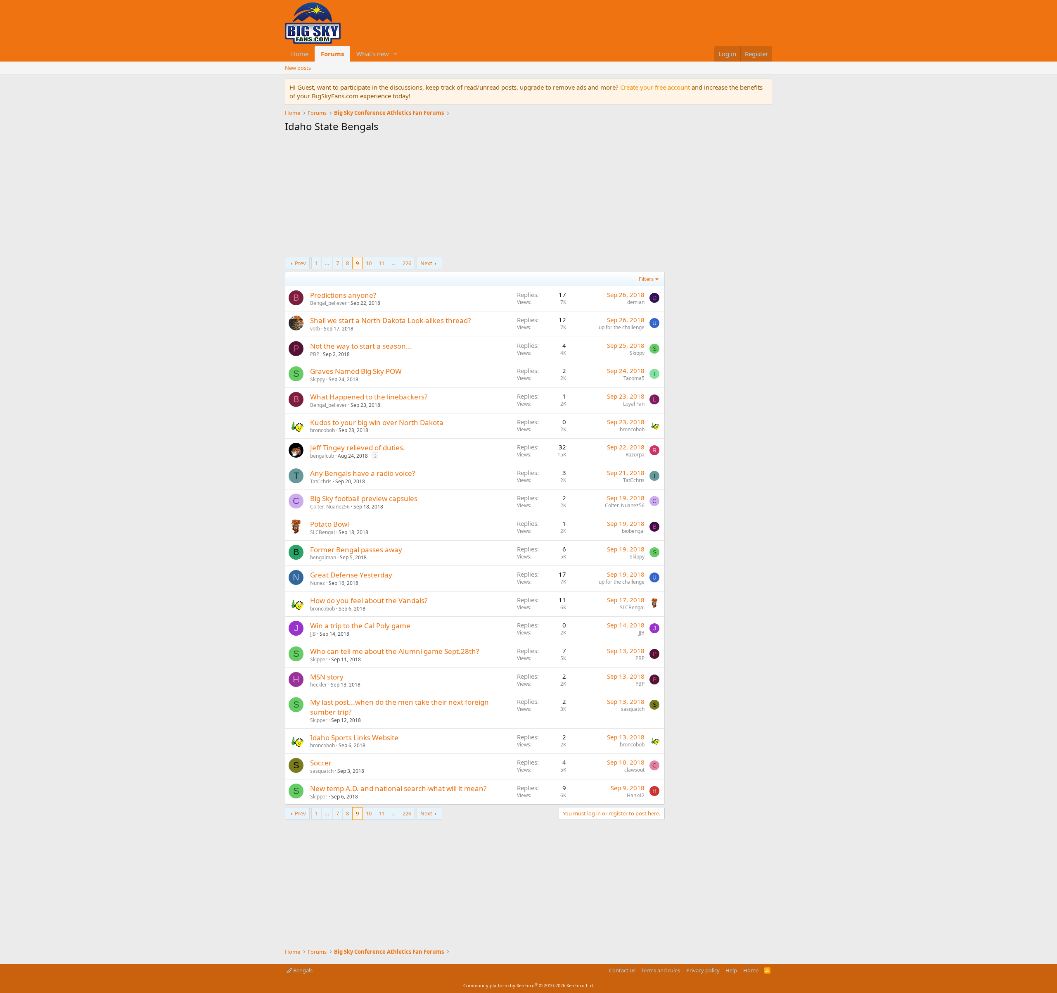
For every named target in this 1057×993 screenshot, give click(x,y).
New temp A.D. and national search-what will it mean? (398, 788)
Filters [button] (646, 279)
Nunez (317, 583)
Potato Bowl (329, 524)
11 (381, 263)
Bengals (302, 970)
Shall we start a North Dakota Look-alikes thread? (390, 320)
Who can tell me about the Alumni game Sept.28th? (394, 651)
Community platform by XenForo (528, 985)
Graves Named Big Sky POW (356, 371)
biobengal (633, 531)
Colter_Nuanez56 (330, 506)
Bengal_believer (328, 302)
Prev (300, 263)
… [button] (327, 263)
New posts (298, 67)
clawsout (634, 769)
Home (299, 54)
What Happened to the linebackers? (368, 396)
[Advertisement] (475, 197)
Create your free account (655, 87)
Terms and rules (660, 970)
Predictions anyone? (343, 295)
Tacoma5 (634, 378)
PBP (314, 354)
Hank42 (636, 795)
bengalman (323, 557)
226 (407, 263)
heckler (318, 684)
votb (315, 328)
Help (731, 970)
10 (369, 263)
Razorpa (635, 454)
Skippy (637, 352)
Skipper (318, 659)
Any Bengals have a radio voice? (362, 473)
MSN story (327, 677)
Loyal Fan (634, 403)
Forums (332, 54)
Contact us (622, 970)
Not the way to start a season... (361, 346)
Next (426, 263)
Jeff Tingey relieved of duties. (357, 447)
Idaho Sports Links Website (354, 737)
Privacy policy (703, 970)
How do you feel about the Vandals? (368, 600)
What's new (372, 54)
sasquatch (633, 709)
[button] (395, 54)
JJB (313, 633)
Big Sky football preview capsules (363, 498)
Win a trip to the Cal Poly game (360, 625)
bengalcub (322, 455)
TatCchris (321, 481)
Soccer (321, 762)
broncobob (322, 430)
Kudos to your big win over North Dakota (376, 422)
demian (636, 302)
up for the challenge (622, 327)
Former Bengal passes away (356, 549)
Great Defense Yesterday (351, 575)
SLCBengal (322, 532)
